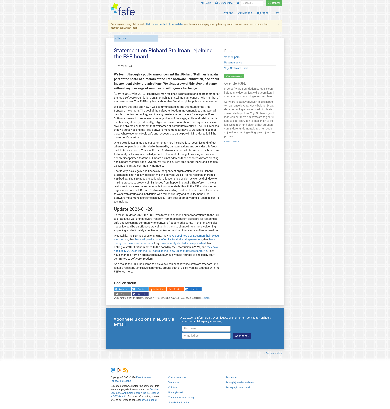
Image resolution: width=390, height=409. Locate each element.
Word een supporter (234, 76)
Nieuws (121, 38)
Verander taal (225, 3)
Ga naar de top (274, 353)
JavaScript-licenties (178, 402)
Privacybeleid (175, 392)
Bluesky (141, 289)
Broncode (231, 377)
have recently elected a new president (183, 243)
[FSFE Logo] (123, 9)
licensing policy (148, 400)
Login (207, 3)
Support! (141, 294)
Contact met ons (177, 377)
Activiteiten (245, 12)
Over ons (227, 12)
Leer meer (205, 298)
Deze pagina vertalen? (238, 387)
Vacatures (173, 382)
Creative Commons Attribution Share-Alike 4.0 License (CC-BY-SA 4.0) (134, 393)
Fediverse (123, 289)
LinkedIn (194, 289)
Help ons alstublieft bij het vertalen (164, 24)
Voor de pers (231, 57)
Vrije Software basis (236, 68)
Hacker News (158, 289)
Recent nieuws (233, 62)
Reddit (176, 289)
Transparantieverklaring (181, 397)
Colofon (172, 387)
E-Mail (123, 294)
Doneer (275, 3)
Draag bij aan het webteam (240, 382)
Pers (276, 12)
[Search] (238, 3)
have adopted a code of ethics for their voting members (168, 239)
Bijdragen (263, 12)
